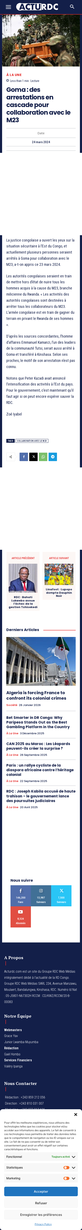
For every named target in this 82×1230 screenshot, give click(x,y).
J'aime (20, 886)
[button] (76, 1114)
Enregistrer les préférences (41, 1215)
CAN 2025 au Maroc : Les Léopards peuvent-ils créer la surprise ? (38, 746)
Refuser (41, 1203)
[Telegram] (53, 457)
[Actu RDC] (39, 7)
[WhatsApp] (43, 457)
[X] (33, 457)
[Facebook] (24, 457)
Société (11, 705)
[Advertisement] (41, 194)
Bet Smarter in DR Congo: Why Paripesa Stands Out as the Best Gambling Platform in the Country (38, 722)
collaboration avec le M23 (32, 441)
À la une (13, 74)
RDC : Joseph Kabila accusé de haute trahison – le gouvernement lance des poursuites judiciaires (40, 796)
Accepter (41, 1191)
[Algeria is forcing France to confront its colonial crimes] (41, 661)
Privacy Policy (43, 1224)
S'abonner (20, 908)
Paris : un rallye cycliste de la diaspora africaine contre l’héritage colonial (40, 770)
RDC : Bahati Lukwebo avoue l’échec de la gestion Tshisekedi (23, 602)
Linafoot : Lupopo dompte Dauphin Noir (59, 593)
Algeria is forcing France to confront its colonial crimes (36, 695)
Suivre (41, 886)
